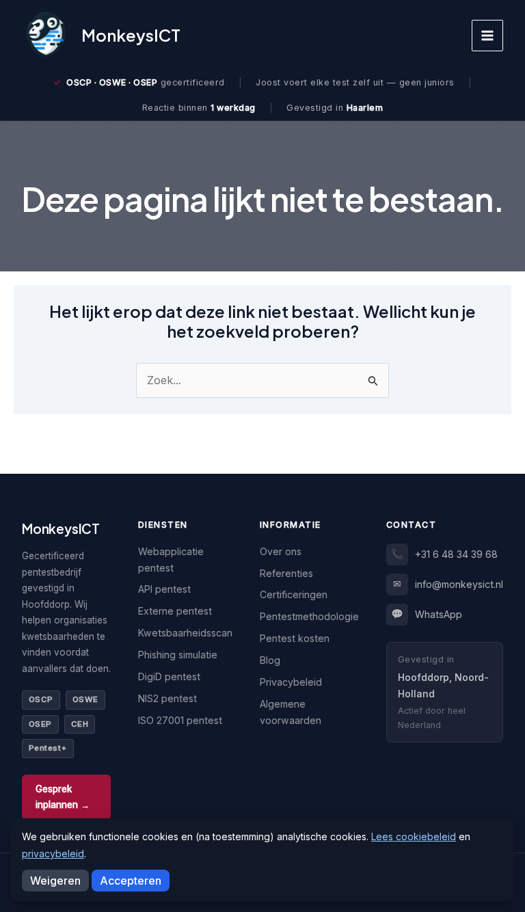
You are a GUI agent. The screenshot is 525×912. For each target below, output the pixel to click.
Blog (270, 660)
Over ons (280, 551)
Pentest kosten (294, 638)
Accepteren (130, 880)
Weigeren (55, 880)
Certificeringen (293, 594)
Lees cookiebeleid (413, 836)
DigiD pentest (169, 676)
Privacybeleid (291, 682)
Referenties (286, 573)
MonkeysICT (130, 35)
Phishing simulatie (177, 654)
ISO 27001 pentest (180, 720)
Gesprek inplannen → (63, 796)
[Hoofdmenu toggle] (487, 35)
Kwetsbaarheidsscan (185, 633)
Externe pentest (175, 611)
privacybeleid (53, 853)
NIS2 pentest (167, 698)
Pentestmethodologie (309, 616)
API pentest (164, 589)
